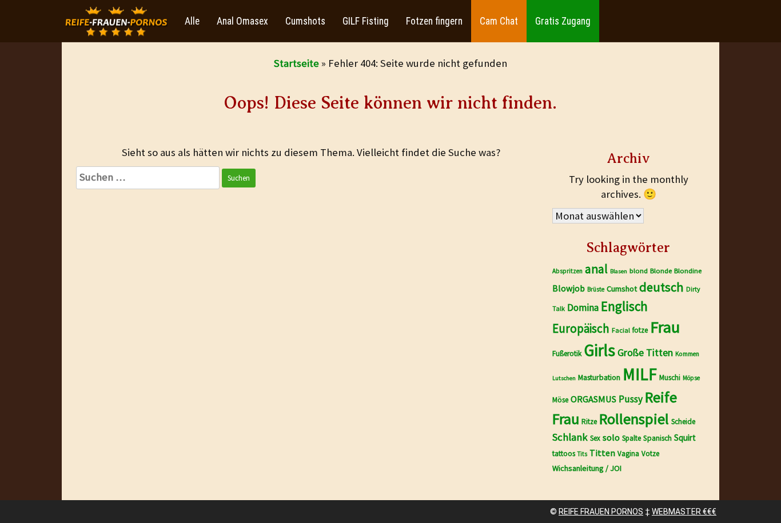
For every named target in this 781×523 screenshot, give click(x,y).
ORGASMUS (593, 399)
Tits (582, 454)
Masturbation (599, 377)
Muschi (669, 377)
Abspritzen (567, 271)
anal (596, 269)
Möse (560, 400)
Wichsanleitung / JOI (586, 468)
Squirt (685, 437)
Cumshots (305, 21)
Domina (583, 307)
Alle (192, 21)
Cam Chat (499, 21)
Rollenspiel (634, 418)
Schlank (570, 437)
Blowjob (568, 288)
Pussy (631, 399)
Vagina (628, 453)
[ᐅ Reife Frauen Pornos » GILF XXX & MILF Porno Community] (116, 21)
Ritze (589, 421)
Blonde (661, 270)
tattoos (563, 453)
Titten (602, 452)
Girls (599, 350)
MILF (640, 374)
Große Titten (645, 352)
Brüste (595, 289)
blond (638, 270)
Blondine (688, 270)
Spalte (631, 438)
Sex (595, 438)
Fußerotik (566, 353)
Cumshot (622, 289)
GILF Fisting (365, 21)
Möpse (691, 378)
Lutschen (564, 378)
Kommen (687, 354)
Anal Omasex (242, 21)
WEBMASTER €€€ (684, 511)
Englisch (624, 306)
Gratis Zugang (563, 21)
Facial (621, 330)
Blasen (618, 271)
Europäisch (580, 328)
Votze (650, 453)
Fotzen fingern (434, 21)
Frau (665, 327)
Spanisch (657, 438)
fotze (640, 330)
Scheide (683, 421)
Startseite (296, 63)
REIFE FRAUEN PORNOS (601, 511)
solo (611, 438)
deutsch (661, 287)
